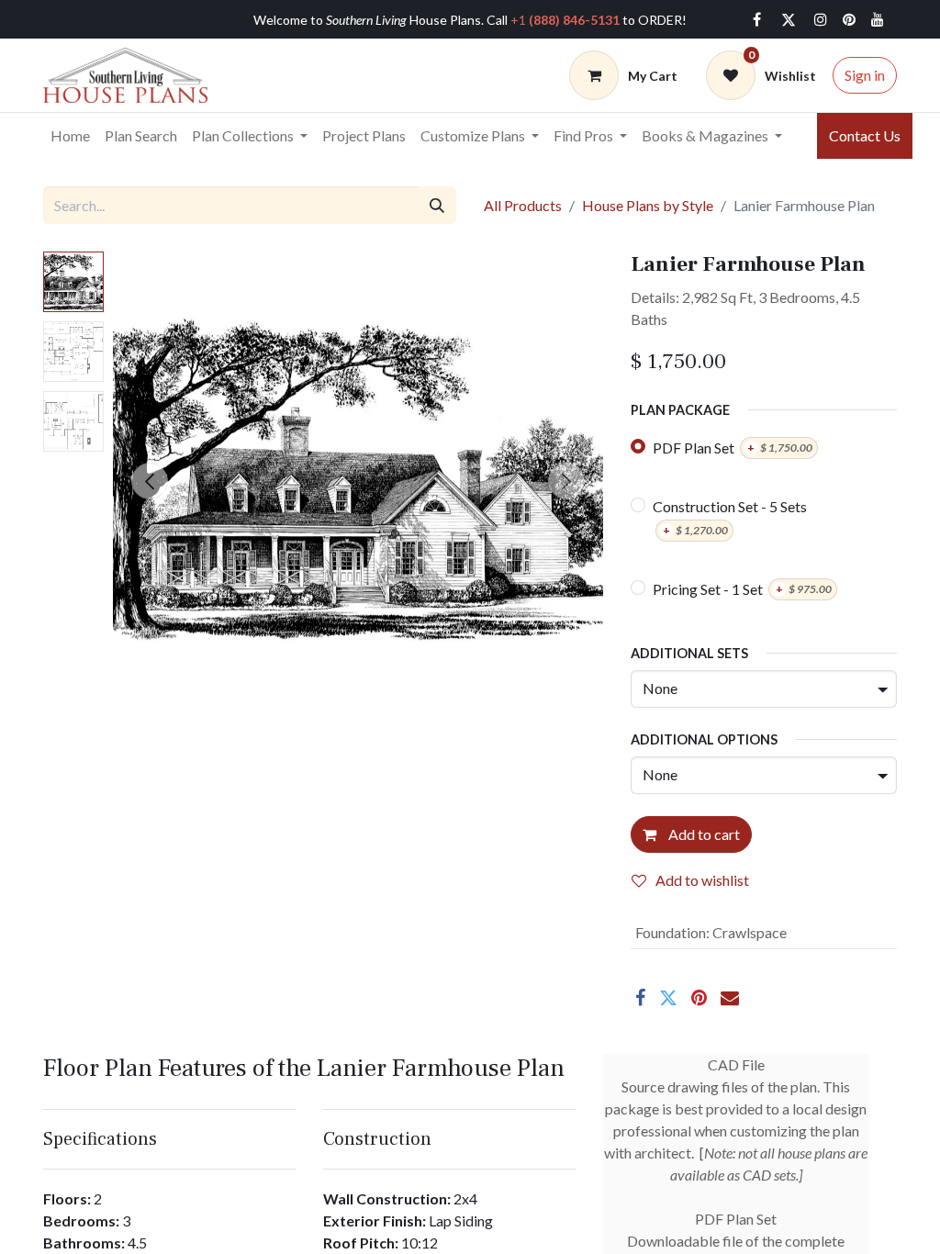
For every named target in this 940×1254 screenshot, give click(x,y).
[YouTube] (877, 19)
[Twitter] (788, 19)
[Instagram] (820, 19)
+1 (565, 20)
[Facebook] (756, 19)
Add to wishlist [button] (702, 880)
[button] (149, 481)
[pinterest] (849, 19)
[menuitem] (70, 136)
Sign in (865, 75)
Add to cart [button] (703, 834)
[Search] (437, 204)
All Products (523, 205)
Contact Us (865, 135)
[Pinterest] (699, 998)
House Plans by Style (647, 205)
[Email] (730, 998)
